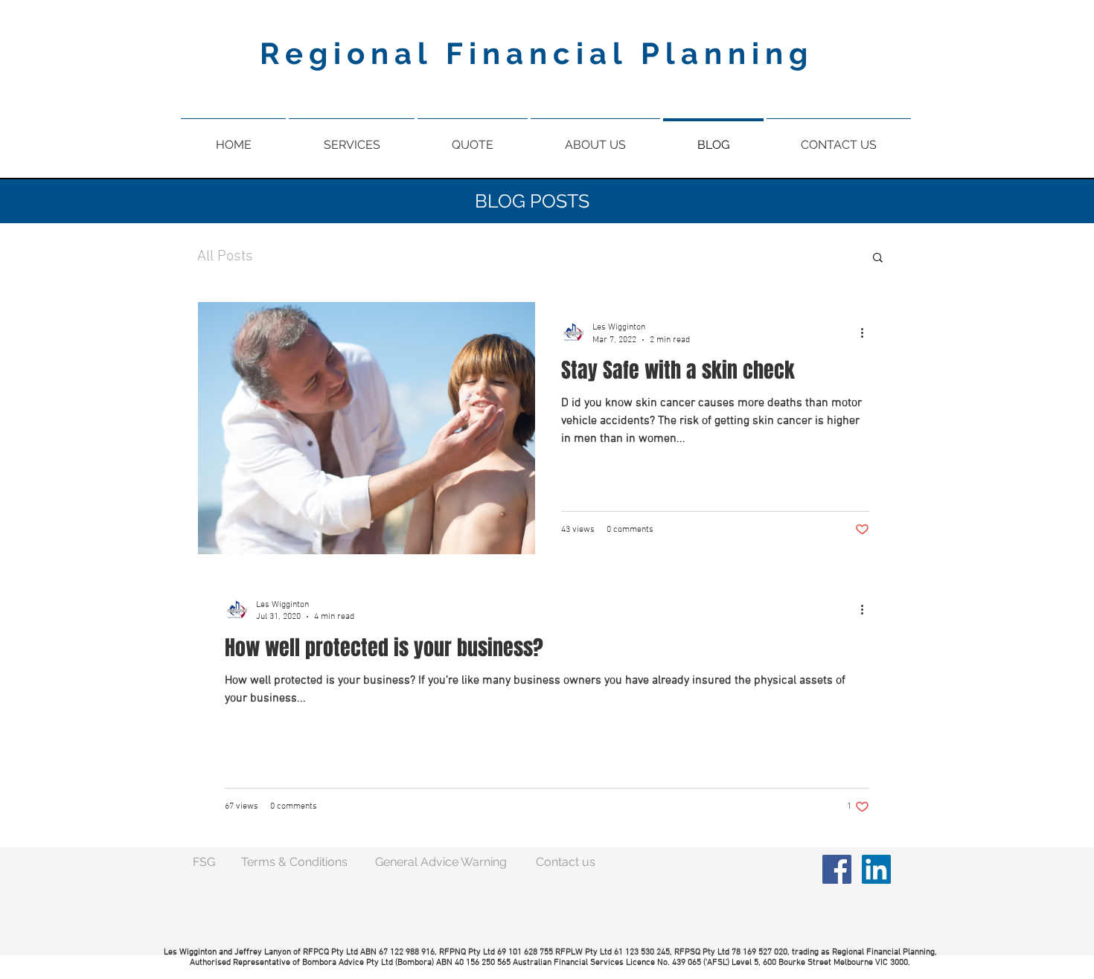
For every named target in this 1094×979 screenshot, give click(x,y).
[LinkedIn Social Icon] (876, 869)
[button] (878, 258)
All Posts (225, 257)
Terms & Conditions (294, 862)
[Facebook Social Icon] (836, 869)
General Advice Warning (441, 862)
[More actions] (867, 332)
